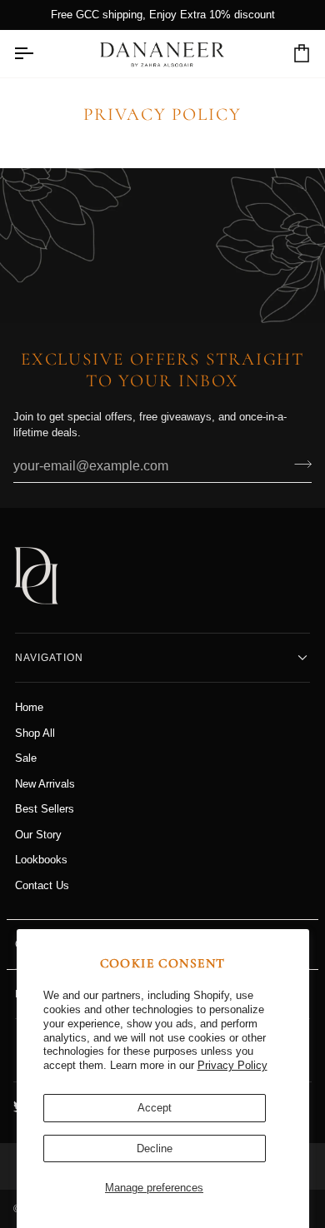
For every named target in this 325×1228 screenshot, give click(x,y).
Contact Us (42, 885)
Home (29, 707)
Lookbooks (41, 859)
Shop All (35, 733)
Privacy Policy (233, 1065)
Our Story (38, 834)
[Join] (298, 464)
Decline (154, 1148)
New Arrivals (45, 784)
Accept (155, 1107)
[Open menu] (38, 53)
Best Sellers (44, 809)
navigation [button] (49, 658)
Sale (26, 758)
